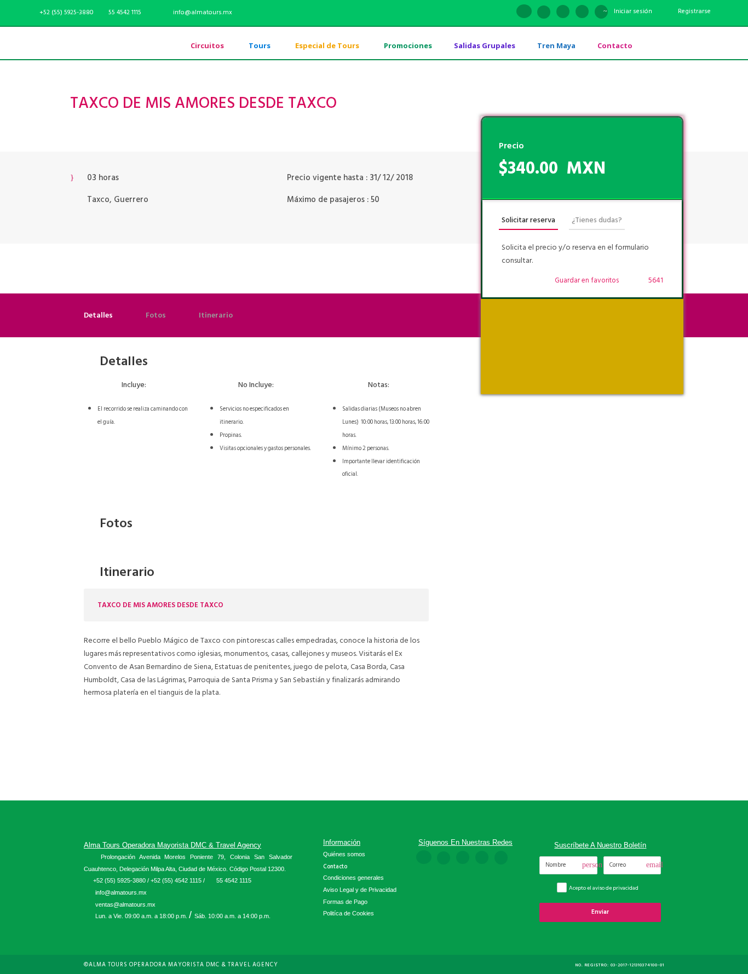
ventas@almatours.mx (125, 904)
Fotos (156, 315)
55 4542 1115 (124, 12)
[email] (504, 12)
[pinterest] (563, 12)
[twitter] (582, 12)
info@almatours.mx (121, 892)
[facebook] (524, 12)
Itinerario (216, 315)
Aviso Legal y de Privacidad (359, 889)
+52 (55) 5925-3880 (119, 880)
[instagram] (601, 12)
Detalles (98, 315)
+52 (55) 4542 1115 (176, 880)
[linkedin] (544, 12)
